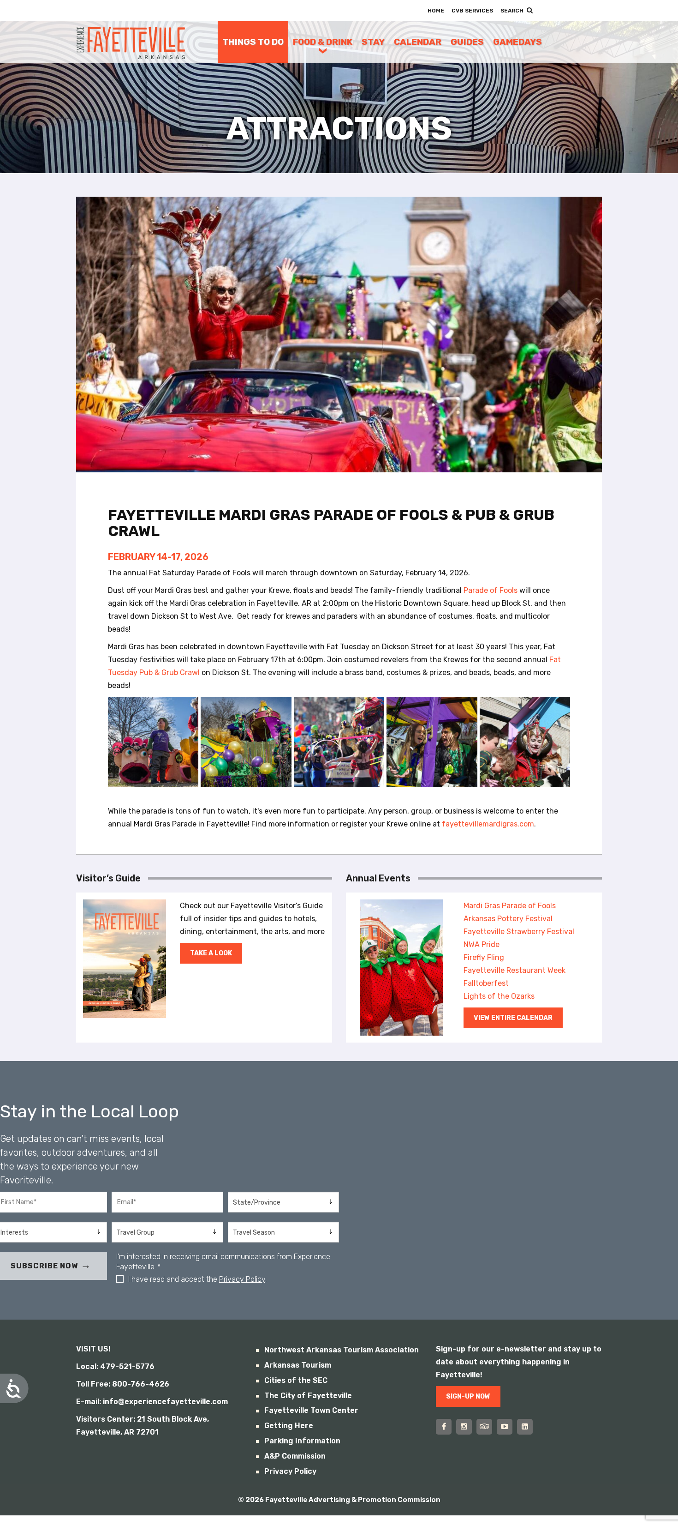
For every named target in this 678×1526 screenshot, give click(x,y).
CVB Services (472, 10)
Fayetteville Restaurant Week (514, 970)
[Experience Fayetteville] (130, 42)
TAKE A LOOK (211, 953)
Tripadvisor (484, 1427)
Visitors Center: (105, 1419)
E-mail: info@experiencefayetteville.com (152, 1401)
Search (511, 10)
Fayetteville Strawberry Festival (519, 931)
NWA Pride (482, 944)
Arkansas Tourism (297, 1365)
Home (436, 10)
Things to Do (253, 41)
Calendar (417, 41)
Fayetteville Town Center (311, 1410)
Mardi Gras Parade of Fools (510, 905)
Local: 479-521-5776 (115, 1366)
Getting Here (288, 1425)
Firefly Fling (484, 957)
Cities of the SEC (295, 1380)
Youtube (504, 1427)
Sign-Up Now (468, 1396)
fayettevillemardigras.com (488, 824)
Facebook (444, 1427)
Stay (373, 41)
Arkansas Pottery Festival (508, 918)
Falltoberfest (486, 983)
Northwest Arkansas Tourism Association (341, 1349)
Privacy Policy (242, 1279)
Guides (467, 41)
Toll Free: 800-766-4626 (122, 1384)
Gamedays (517, 41)
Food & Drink (322, 41)
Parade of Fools (490, 590)
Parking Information (302, 1440)
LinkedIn (525, 1427)
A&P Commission (295, 1456)
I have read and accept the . (197, 1279)
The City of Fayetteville (308, 1395)
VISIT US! (93, 1349)
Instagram (464, 1427)
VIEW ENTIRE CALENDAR (513, 1018)
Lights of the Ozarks (499, 996)
